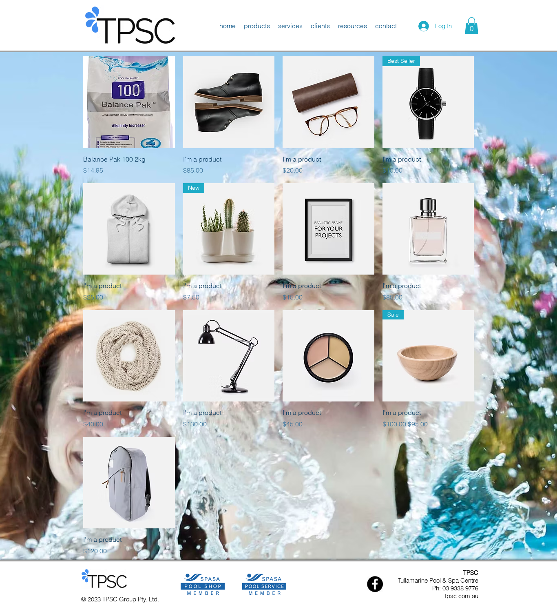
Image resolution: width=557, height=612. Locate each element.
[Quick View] (129, 102)
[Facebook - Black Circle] (375, 584)
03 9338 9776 (460, 588)
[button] (471, 25)
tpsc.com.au (461, 596)
